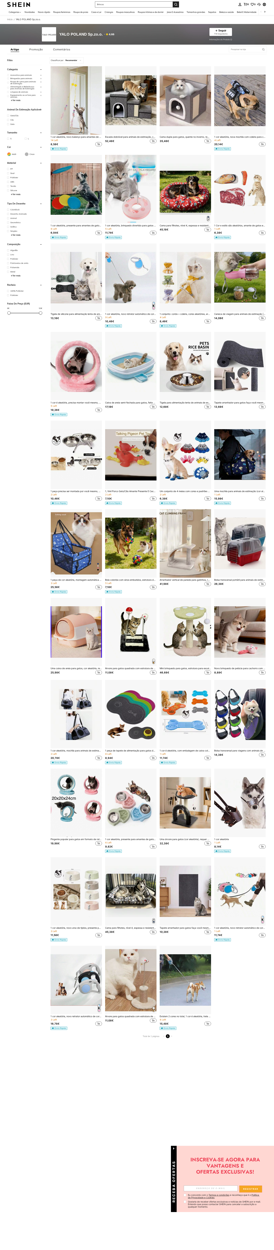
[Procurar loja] (263, 49)
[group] (24, 75)
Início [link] (10, 19)
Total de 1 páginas (151, 1036)
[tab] (15, 49)
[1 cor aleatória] (240, 803)
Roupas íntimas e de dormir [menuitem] (151, 12)
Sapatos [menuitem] (212, 12)
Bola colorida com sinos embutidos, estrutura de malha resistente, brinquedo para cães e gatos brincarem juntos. (131, 580)
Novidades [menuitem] (30, 12)
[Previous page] (164, 1036)
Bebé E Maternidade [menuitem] (246, 12)
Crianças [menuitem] (109, 12)
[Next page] (171, 1036)
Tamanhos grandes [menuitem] (196, 12)
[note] (59, 148)
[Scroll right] (265, 12)
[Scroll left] (261, 12)
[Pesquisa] (176, 4)
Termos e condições (219, 1195)
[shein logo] (18, 4)
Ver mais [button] (16, 100)
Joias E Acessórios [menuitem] (175, 12)
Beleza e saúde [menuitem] (226, 12)
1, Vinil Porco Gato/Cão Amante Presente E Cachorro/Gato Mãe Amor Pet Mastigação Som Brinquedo (131, 491)
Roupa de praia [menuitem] (80, 12)
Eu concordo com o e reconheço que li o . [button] (224, 1196)
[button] (259, 4)
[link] (246, 4)
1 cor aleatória (221, 839)
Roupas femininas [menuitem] (61, 12)
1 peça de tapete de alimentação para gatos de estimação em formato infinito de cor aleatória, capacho (131, 750)
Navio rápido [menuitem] (44, 12)
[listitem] (76, 108)
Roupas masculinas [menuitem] (125, 12)
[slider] (9, 312)
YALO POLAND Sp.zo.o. (81, 34)
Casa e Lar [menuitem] (96, 12)
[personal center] (240, 4)
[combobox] (66, 60)
